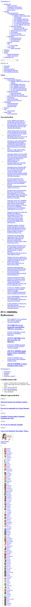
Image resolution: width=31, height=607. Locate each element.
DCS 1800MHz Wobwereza (21, 20)
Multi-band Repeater (16, 26)
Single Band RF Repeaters (17, 14)
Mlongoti (9, 42)
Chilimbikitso (10, 36)
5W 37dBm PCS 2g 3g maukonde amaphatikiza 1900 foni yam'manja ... (15, 327)
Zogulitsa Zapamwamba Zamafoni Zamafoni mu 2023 (13, 417)
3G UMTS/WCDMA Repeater (22, 23)
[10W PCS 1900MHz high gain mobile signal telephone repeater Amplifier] (17, 348)
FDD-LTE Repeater (16, 33)
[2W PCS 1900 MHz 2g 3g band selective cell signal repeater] (17, 335)
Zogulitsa (6, 11)
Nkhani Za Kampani (12, 55)
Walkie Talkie (10, 47)
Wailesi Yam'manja (15, 48)
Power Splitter (14, 45)
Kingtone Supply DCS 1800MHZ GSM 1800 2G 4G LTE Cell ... (16, 208)
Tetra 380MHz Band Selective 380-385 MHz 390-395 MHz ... (16, 127)
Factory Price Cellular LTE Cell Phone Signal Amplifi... (15, 263)
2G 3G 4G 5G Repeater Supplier (12, 424)
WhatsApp (3, 443)
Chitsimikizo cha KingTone (14, 7)
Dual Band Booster (16, 39)
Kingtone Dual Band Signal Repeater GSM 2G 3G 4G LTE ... (17, 186)
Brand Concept (11, 10)
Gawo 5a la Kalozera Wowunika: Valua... (15, 431)
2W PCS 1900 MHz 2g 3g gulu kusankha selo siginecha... (16, 340)
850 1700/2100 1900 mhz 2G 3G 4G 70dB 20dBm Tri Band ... (17, 253)
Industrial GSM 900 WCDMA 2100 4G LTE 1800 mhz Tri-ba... (16, 284)
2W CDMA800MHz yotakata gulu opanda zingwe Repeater (16, 300)
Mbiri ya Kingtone (12, 5)
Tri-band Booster (15, 41)
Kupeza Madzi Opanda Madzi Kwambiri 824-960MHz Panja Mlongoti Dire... (15, 221)
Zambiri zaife (7, 4)
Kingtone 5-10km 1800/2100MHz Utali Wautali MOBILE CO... (16, 150)
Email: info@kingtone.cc (10, 389)
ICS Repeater (14, 32)
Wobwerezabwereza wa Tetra (18, 30)
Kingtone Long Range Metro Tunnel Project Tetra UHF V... (16, 242)
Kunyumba (7, 66)
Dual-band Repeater (19, 27)
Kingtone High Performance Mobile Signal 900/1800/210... (16, 274)
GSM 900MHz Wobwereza (21, 19)
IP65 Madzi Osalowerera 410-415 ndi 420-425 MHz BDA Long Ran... (17, 137)
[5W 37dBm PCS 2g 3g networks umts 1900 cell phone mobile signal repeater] (17, 322)
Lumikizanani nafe (9, 57)
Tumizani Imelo (5, 441)
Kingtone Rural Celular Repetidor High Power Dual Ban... (16, 197)
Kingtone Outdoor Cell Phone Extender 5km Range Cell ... (15, 231)
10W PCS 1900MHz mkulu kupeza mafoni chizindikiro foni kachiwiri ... (16, 292)
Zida (8, 44)
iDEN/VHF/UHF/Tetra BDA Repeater (17, 96)
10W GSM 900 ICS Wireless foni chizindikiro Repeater (16, 307)
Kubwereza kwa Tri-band (20, 29)
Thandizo (6, 51)
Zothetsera (6, 50)
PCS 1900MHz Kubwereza (21, 22)
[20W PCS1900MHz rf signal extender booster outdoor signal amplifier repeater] (17, 360)
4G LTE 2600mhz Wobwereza (22, 24)
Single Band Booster (16, 38)
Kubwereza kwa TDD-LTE (18, 35)
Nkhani (6, 52)
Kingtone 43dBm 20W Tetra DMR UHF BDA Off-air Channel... (16, 163)
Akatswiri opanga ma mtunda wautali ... (14, 402)
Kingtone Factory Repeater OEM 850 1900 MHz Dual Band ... (17, 175)
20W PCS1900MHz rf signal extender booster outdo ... (17, 365)
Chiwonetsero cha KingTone (14, 8)
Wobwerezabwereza (12, 13)
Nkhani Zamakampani (13, 54)
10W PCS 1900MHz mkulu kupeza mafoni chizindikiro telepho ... (16, 352)
